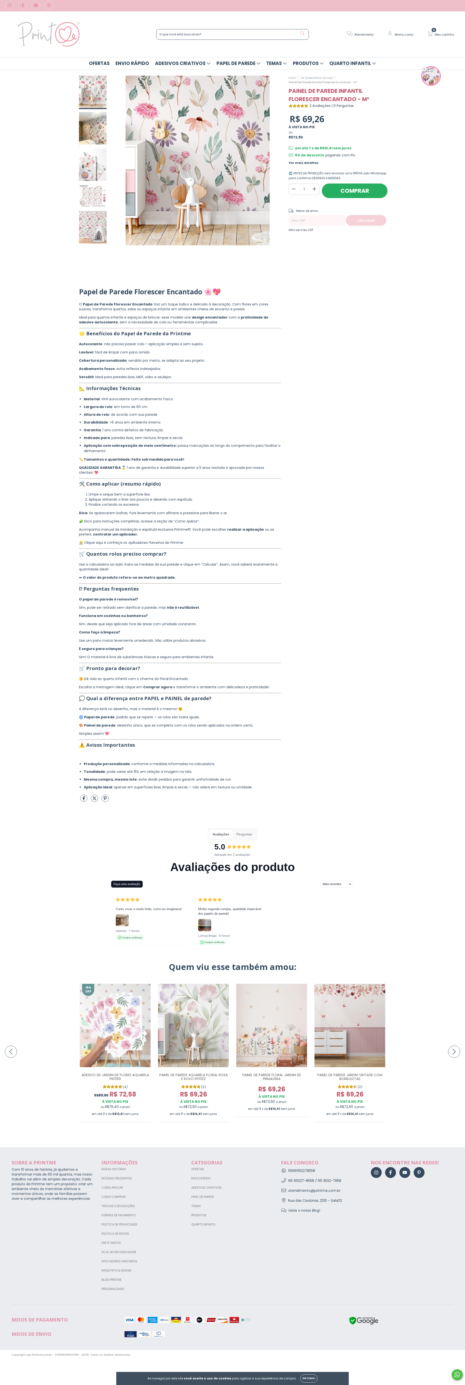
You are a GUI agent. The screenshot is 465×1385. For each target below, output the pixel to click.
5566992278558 (301, 1170)
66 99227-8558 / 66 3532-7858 (314, 1180)
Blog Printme (111, 1280)
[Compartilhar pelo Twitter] (95, 800)
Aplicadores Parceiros (119, 1261)
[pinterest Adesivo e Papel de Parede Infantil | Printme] (49, 8)
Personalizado (112, 1289)
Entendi (308, 1378)
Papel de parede (236, 63)
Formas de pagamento (118, 1215)
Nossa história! (113, 1169)
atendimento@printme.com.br (314, 1190)
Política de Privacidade (119, 1224)
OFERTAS (99, 63)
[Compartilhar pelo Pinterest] (105, 800)
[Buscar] (302, 33)
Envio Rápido (132, 63)
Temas (274, 63)
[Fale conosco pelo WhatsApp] (457, 1374)
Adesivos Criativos (181, 63)
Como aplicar (112, 1187)
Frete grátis (111, 1243)
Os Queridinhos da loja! (317, 78)
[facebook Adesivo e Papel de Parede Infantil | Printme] (23, 8)
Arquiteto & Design (116, 1270)
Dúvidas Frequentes (116, 1178)
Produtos (306, 63)
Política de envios (115, 1234)
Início (292, 78)
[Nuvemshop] (438, 1355)
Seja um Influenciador (118, 1252)
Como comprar (113, 1197)
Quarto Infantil (350, 63)
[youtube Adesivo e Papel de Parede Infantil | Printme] (36, 8)
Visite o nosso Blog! (304, 1210)
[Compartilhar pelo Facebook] (84, 800)
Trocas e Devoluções (118, 1206)
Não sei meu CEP (301, 230)
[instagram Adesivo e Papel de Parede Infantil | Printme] (10, 8)
